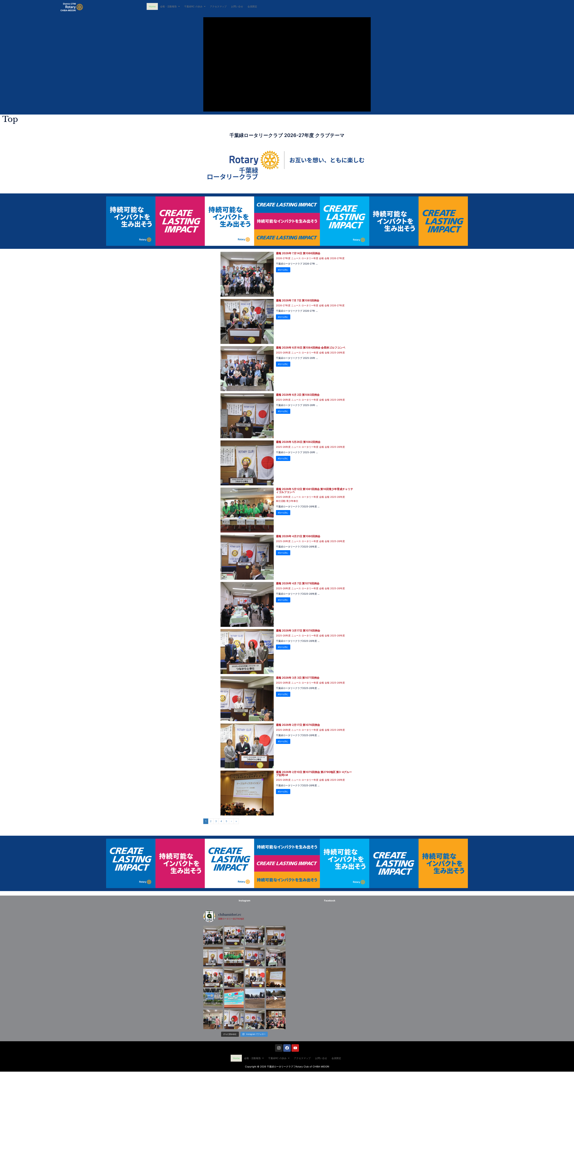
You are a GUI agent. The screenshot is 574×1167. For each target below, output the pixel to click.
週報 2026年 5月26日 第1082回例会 (298, 441)
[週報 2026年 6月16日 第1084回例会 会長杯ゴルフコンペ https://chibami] (255, 935)
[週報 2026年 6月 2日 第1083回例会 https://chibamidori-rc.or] (276, 935)
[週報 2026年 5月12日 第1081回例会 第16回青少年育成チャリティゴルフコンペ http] (234, 956)
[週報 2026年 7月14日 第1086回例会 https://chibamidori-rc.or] (213, 935)
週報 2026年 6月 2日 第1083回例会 (298, 394)
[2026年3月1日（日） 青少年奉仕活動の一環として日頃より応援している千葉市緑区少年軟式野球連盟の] (255, 998)
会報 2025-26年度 (335, 352)
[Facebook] (287, 1048)
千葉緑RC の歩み (193, 6)
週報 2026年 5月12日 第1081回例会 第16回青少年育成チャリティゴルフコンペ (314, 490)
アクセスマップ (218, 6)
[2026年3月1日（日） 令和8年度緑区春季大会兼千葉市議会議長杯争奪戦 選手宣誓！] (276, 998)
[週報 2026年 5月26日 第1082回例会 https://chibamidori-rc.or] (213, 956)
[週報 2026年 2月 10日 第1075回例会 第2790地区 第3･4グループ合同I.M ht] (276, 977)
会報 (321, 258)
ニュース (296, 258)
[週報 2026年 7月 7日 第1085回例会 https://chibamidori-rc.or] (234, 935)
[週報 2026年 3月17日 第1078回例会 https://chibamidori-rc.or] (213, 977)
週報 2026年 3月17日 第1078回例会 (298, 630)
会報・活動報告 (168, 6)
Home (152, 6)
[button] (170, 6)
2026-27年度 (283, 258)
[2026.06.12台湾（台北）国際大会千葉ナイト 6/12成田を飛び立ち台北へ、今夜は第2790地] (234, 998)
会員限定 (252, 6)
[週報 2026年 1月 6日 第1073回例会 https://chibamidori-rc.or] (234, 1019)
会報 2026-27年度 (335, 258)
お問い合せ (237, 6)
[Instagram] (279, 1048)
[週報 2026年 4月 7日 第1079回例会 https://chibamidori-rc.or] (276, 956)
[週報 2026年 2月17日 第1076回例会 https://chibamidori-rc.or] (255, 977)
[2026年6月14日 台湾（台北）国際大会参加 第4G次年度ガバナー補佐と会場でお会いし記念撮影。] (213, 998)
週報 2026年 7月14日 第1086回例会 (298, 253)
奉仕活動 (281, 500)
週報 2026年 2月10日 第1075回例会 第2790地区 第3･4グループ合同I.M (314, 773)
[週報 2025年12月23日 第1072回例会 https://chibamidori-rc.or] (255, 1019)
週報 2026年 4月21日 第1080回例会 (298, 536)
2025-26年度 (283, 352)
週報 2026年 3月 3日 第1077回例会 (297, 677)
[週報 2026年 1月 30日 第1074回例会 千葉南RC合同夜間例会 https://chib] (213, 1019)
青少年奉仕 (292, 500)
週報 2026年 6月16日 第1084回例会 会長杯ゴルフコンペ (310, 347)
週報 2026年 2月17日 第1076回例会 (298, 724)
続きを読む (283, 269)
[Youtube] (295, 1048)
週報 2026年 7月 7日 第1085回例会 (297, 300)
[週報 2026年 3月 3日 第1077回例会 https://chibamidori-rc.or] (234, 977)
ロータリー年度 (309, 258)
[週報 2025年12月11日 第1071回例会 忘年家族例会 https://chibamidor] (276, 1019)
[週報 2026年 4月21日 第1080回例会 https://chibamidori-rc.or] (255, 956)
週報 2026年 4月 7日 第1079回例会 (297, 583)
